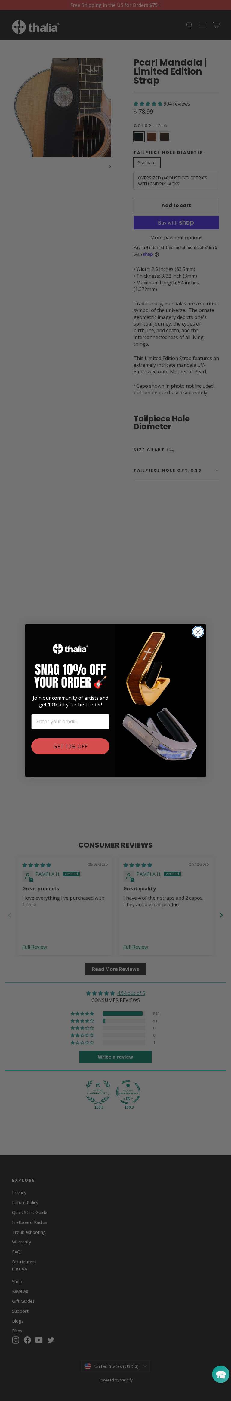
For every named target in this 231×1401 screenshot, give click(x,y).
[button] (220, 1374)
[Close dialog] (198, 631)
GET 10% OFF (70, 746)
